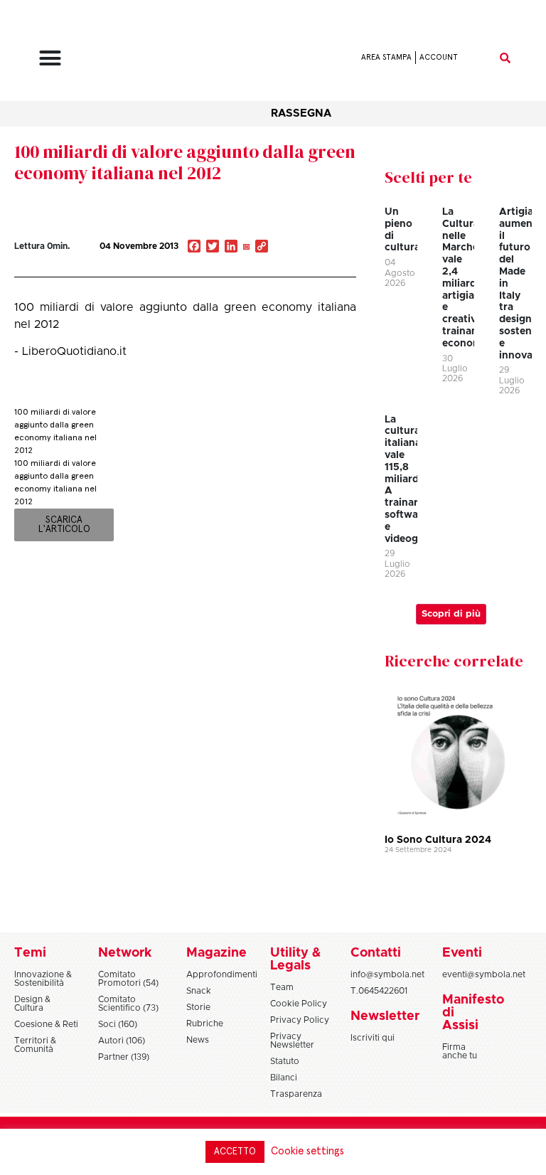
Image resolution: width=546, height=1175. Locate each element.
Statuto (284, 1061)
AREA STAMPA (386, 57)
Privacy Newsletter (292, 1040)
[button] (50, 57)
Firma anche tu (459, 1051)
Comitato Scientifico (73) (128, 1003)
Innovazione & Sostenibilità (43, 978)
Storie (198, 1007)
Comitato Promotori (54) (128, 978)
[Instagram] (246, 247)
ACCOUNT (438, 57)
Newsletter (384, 1016)
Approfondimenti (221, 974)
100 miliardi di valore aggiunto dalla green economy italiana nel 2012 (184, 162)
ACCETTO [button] (235, 1152)
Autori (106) (121, 1040)
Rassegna (301, 113)
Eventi (462, 953)
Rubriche (204, 1023)
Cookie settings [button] (307, 1151)
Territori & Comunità (35, 1044)
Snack (198, 991)
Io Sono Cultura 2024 (438, 840)
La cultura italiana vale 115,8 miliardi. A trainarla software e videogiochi (413, 479)
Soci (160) (117, 1024)
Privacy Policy (299, 1020)
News (197, 1040)
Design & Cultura (32, 1003)
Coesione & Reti (46, 1024)
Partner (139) (123, 1057)
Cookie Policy (298, 1003)
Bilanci (283, 1077)
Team (282, 987)
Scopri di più (451, 614)
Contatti (375, 953)
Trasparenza (296, 1094)
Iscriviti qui (372, 1037)
